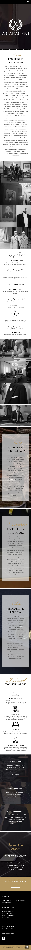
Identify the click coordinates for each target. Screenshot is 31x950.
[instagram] (3, 938)
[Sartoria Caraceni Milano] (15, 172)
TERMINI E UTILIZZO (8, 928)
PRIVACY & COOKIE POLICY (10, 926)
